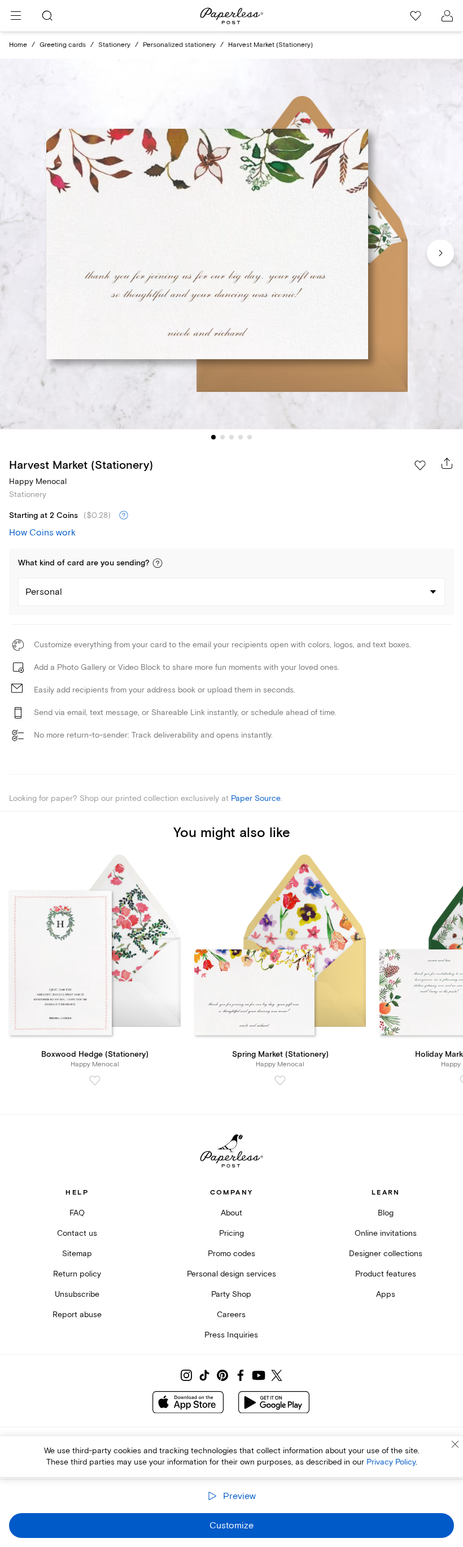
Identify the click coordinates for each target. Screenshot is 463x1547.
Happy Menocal (38, 481)
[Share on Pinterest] (222, 1375)
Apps (385, 1294)
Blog (386, 1213)
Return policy (77, 1274)
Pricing (231, 1233)
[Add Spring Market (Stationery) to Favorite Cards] (280, 1080)
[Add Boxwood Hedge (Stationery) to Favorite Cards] (95, 1080)
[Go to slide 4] (240, 437)
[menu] (16, 16)
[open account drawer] (447, 16)
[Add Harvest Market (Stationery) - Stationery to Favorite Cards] (420, 465)
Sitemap (77, 1253)
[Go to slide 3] (231, 437)
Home (18, 45)
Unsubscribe (77, 1294)
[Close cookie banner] (455, 1444)
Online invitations (386, 1233)
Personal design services (231, 1274)
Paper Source (256, 798)
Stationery (114, 45)
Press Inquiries (231, 1335)
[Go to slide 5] (249, 437)
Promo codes (231, 1253)
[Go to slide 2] (222, 437)
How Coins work (42, 532)
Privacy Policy (391, 1462)
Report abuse (77, 1314)
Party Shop (231, 1294)
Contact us (77, 1233)
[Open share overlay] (447, 463)
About (231, 1213)
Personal (43, 592)
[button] (157, 563)
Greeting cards (63, 45)
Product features (385, 1274)
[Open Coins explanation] (124, 515)
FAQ (77, 1213)
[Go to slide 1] (213, 437)
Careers (231, 1314)
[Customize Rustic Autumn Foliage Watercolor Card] (231, 244)
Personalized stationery (179, 45)
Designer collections (385, 1253)
